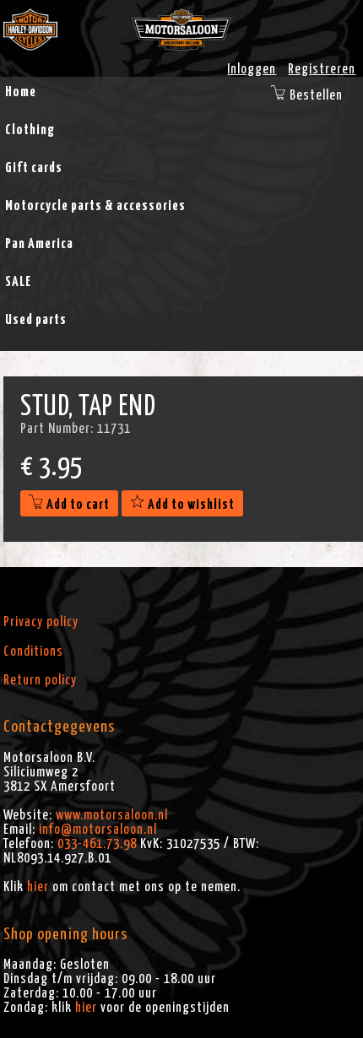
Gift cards (33, 168)
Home (20, 92)
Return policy (40, 680)
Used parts (36, 320)
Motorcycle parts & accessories (95, 206)
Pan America (39, 244)
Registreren (321, 69)
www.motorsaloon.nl (112, 815)
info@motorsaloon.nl (98, 829)
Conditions (33, 651)
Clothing (30, 130)
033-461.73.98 (97, 844)
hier (38, 887)
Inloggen (251, 69)
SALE (18, 282)
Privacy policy (41, 622)
